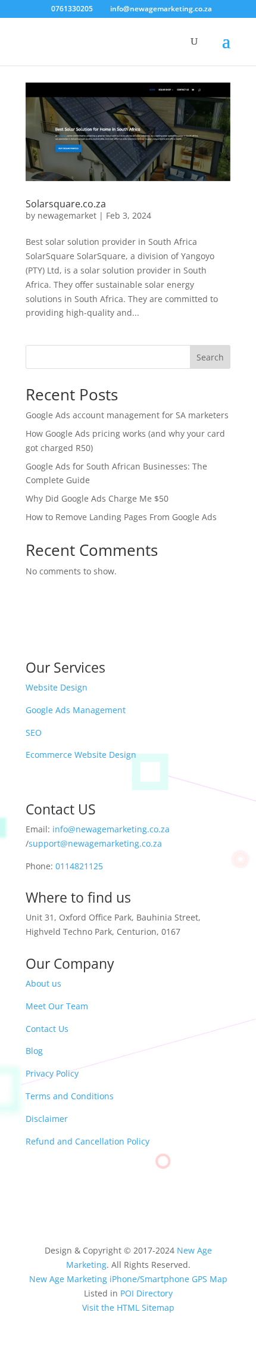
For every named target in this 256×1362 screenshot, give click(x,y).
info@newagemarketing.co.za (111, 829)
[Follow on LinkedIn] (163, 1193)
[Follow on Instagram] (139, 1193)
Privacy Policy (52, 1073)
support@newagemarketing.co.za (95, 843)
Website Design (57, 687)
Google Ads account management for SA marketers (127, 415)
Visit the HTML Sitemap (128, 1307)
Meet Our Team (57, 1006)
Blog (34, 1050)
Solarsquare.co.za (66, 203)
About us (43, 983)
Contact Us (47, 1028)
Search (210, 357)
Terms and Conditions (70, 1096)
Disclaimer (47, 1118)
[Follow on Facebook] (92, 1193)
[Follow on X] (116, 1193)
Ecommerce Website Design (81, 754)
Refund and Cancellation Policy (87, 1141)
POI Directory (146, 1293)
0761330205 (72, 9)
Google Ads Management (76, 710)
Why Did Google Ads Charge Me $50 (97, 498)
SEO (34, 732)
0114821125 (79, 866)
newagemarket (67, 215)
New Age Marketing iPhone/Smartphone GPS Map (128, 1279)
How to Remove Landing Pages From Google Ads (121, 517)
